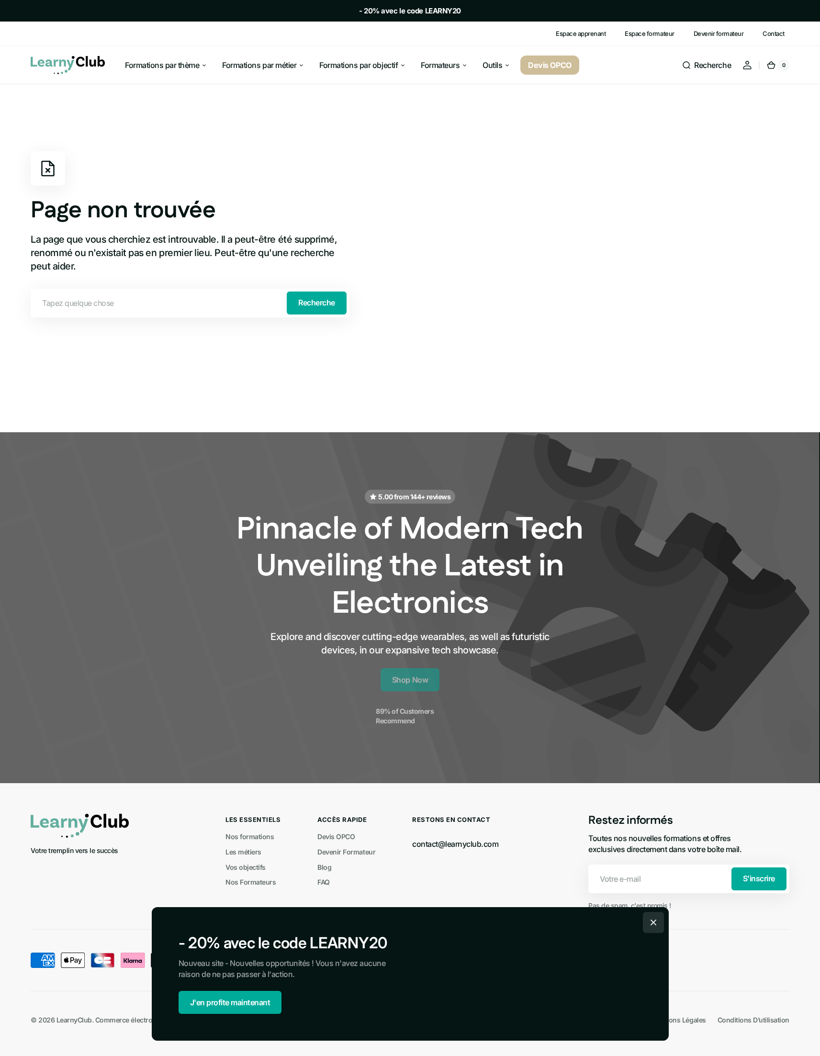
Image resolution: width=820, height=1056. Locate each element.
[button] (706, 65)
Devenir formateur (719, 33)
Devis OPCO (336, 836)
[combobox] (190, 303)
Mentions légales (678, 1020)
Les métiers (243, 852)
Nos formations (249, 836)
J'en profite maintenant (230, 1002)
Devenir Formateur (346, 852)
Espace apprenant (581, 33)
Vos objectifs (245, 867)
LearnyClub (74, 1020)
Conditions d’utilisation (753, 1020)
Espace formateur (649, 33)
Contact (774, 33)
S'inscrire (759, 878)
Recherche (316, 302)
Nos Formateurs (250, 882)
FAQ (323, 882)
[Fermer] (653, 922)
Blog (324, 867)
